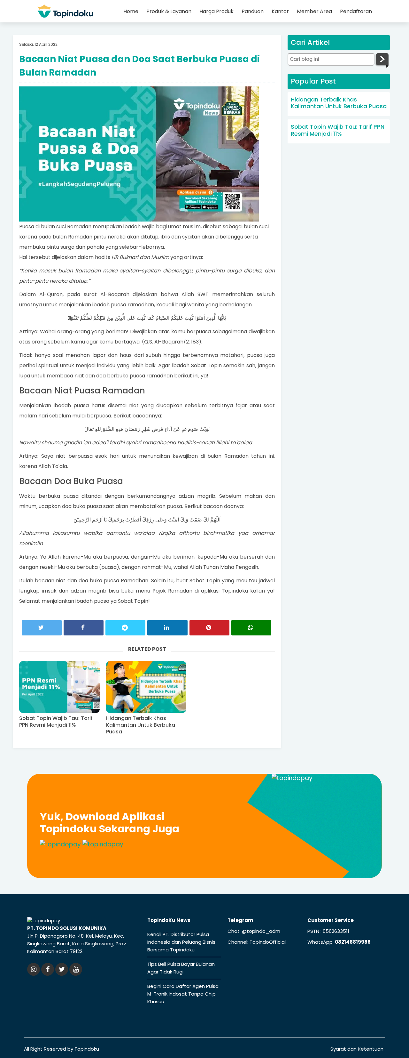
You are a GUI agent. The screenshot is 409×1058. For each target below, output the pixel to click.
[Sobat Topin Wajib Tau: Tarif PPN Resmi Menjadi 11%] (59, 687)
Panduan (253, 11)
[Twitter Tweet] (42, 628)
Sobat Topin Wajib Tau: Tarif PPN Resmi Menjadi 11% (56, 722)
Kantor (280, 11)
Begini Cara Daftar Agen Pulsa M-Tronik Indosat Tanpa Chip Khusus (183, 994)
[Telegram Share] (125, 628)
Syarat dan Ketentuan (356, 1049)
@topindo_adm (261, 931)
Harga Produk (216, 11)
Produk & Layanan (168, 11)
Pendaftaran (356, 11)
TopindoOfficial (268, 942)
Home (130, 11)
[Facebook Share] (83, 628)
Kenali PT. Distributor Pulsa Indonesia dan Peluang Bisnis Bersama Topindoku (181, 942)
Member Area (314, 11)
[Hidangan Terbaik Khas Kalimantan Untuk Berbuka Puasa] (146, 687)
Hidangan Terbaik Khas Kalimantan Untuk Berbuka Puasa (140, 725)
